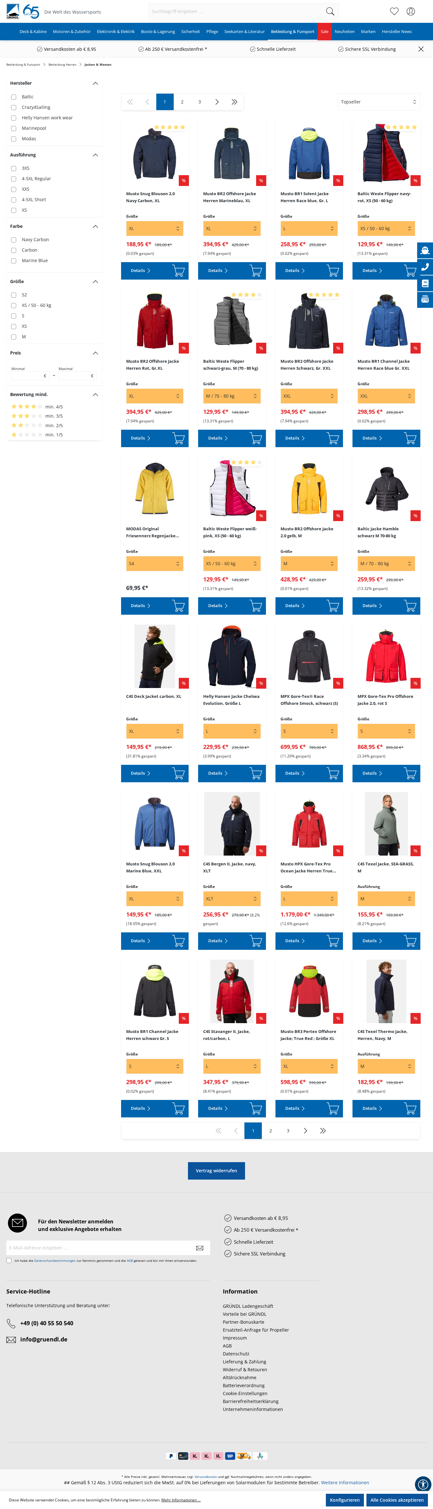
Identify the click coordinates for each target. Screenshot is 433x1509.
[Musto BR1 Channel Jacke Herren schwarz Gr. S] (155, 991)
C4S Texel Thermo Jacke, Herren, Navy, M (383, 1035)
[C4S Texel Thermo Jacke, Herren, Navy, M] (386, 991)
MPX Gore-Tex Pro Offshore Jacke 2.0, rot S (385, 699)
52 (24, 295)
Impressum (235, 1338)
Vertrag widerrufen (216, 1171)
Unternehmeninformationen (253, 1409)
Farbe (16, 226)
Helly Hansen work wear (47, 118)
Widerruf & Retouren (245, 1370)
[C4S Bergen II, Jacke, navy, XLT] (232, 824)
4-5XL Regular (36, 178)
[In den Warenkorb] (172, 271)
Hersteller (21, 83)
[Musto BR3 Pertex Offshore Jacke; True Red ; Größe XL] (309, 991)
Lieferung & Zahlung (244, 1362)
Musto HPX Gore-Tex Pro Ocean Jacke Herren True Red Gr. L (307, 867)
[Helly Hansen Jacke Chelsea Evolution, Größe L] (232, 656)
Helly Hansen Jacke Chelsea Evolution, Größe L (231, 699)
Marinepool (34, 128)
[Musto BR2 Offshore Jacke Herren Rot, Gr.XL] (155, 321)
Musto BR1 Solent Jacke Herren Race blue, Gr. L (305, 197)
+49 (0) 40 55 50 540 (46, 1323)
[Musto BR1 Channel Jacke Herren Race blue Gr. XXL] (386, 321)
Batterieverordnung (244, 1385)
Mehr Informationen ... (181, 1500)
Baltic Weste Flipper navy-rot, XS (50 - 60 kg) (384, 197)
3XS (25, 168)
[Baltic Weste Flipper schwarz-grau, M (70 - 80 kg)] (232, 321)
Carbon (29, 250)
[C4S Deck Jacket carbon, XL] (155, 656)
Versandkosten (206, 1476)
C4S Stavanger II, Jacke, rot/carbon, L (226, 1035)
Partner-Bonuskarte (243, 1322)
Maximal (76, 372)
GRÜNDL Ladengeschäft (248, 1306)
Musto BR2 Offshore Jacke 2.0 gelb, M (307, 532)
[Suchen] (330, 11)
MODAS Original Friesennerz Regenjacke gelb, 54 (151, 532)
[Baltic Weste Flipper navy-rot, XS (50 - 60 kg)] (386, 153)
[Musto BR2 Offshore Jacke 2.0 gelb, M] (309, 488)
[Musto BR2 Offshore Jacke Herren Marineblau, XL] (232, 153)
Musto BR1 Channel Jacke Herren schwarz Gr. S (152, 1035)
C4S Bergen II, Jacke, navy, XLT (229, 867)
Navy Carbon (35, 239)
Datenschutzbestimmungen (55, 1260)
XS (24, 210)
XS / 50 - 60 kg (36, 305)
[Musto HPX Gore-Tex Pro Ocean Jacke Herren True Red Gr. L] (309, 824)
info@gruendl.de (44, 1339)
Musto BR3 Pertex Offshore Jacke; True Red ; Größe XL (308, 1035)
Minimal (28, 372)
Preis (15, 353)
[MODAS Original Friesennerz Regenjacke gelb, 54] (155, 488)
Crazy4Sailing (36, 107)
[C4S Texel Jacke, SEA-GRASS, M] (386, 824)
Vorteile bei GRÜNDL (244, 1314)
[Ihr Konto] (411, 11)
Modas (29, 139)
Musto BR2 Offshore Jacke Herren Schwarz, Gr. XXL (307, 364)
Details (138, 270)
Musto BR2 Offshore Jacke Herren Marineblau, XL (229, 197)
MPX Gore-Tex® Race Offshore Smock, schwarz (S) (309, 699)
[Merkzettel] (394, 11)
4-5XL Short (34, 199)
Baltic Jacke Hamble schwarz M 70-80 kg (378, 532)
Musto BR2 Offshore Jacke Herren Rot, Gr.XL (152, 364)
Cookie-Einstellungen (245, 1393)
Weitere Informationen (345, 1482)
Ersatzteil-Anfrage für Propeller (256, 1330)
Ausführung (23, 155)
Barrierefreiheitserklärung (251, 1401)
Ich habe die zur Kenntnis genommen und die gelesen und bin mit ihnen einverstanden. (106, 1260)
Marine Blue (35, 260)
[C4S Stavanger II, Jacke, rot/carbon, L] (232, 991)
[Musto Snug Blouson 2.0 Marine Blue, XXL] (155, 824)
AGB (130, 1260)
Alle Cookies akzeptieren (397, 1500)
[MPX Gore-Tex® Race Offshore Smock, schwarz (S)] (309, 656)
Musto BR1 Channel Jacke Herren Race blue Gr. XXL (384, 364)
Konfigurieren (345, 1500)
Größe (17, 281)
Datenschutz (236, 1354)
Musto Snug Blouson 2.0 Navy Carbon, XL (150, 197)
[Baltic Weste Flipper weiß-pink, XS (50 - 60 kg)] (232, 488)
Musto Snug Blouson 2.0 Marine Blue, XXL (150, 867)
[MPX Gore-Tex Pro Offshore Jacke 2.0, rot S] (386, 656)
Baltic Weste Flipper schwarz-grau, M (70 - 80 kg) (230, 364)
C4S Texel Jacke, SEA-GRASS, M (386, 867)
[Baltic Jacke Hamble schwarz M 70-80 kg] (386, 488)
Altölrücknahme (239, 1377)
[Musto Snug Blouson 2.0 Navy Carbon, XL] (155, 153)
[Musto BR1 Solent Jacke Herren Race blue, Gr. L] (309, 153)
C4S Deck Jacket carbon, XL (153, 696)
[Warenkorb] (423, 8)
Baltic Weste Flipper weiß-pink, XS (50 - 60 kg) (230, 532)
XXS (25, 189)
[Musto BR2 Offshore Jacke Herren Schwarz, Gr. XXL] (309, 321)
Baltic (28, 97)
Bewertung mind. (29, 394)
